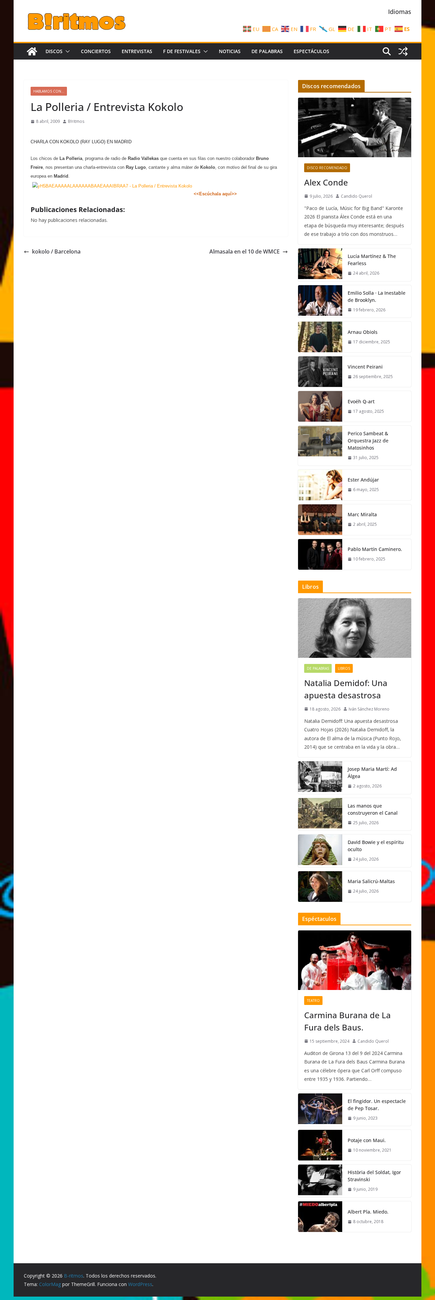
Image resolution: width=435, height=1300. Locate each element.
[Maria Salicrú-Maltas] (320, 886)
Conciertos (96, 51)
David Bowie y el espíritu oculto (376, 845)
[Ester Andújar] (320, 485)
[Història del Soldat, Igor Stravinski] (320, 1181)
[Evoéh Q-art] (320, 406)
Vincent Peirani (365, 366)
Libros (344, 668)
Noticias (230, 51)
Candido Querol (356, 196)
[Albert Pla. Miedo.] (320, 1216)
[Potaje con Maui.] (320, 1145)
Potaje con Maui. (367, 1140)
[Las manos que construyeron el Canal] (320, 814)
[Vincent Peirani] (320, 371)
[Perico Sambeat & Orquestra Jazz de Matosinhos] (320, 446)
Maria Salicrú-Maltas (371, 881)
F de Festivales (182, 51)
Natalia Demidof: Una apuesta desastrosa (345, 689)
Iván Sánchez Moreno (369, 709)
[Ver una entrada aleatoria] (403, 51)
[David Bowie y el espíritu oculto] (320, 850)
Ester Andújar (363, 479)
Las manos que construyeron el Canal (373, 809)
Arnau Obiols (363, 332)
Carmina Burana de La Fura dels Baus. (347, 1021)
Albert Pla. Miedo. (368, 1211)
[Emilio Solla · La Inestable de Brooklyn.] (320, 301)
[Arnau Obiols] (320, 337)
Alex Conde (326, 182)
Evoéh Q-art (361, 401)
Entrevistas (137, 51)
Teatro (313, 1000)
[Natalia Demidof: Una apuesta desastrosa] (354, 628)
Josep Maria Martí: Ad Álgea (372, 772)
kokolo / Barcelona (56, 251)
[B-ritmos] (32, 51)
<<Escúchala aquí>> (215, 193)
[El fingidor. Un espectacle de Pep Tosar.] (320, 1109)
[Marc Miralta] (320, 519)
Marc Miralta (362, 514)
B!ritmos (76, 121)
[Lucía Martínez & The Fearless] (320, 264)
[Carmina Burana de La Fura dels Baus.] (354, 960)
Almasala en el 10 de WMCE (244, 251)
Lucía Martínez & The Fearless (372, 259)
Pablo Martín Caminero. (375, 549)
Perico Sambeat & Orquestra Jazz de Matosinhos (368, 440)
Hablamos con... (48, 91)
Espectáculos (311, 51)
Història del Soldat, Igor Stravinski (374, 1176)
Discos (54, 51)
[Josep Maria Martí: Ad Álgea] (320, 777)
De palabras (267, 51)
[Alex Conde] (354, 127)
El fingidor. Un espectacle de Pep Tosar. (377, 1104)
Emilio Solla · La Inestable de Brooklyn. (376, 296)
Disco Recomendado (327, 167)
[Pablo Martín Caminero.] (320, 554)
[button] (66, 51)
